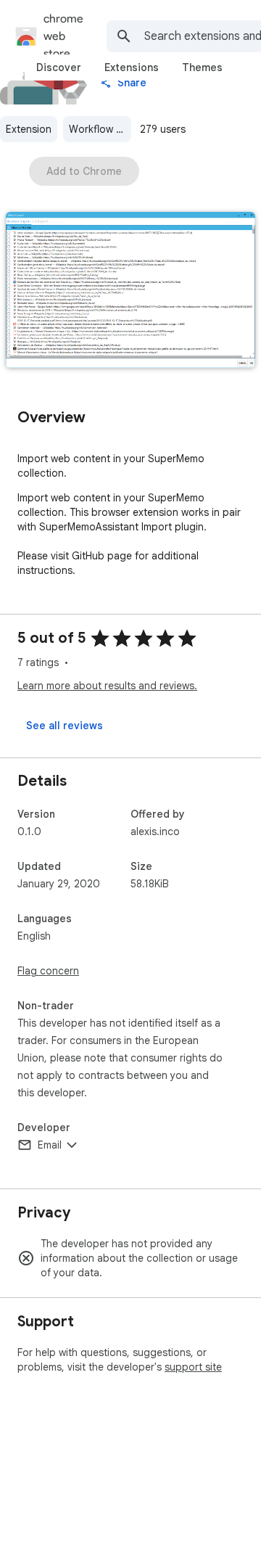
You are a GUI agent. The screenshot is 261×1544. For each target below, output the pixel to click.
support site (193, 1366)
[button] (130, 291)
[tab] (59, 67)
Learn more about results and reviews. (107, 685)
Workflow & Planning (100, 129)
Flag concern (48, 970)
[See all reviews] (64, 725)
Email (50, 1144)
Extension (28, 129)
